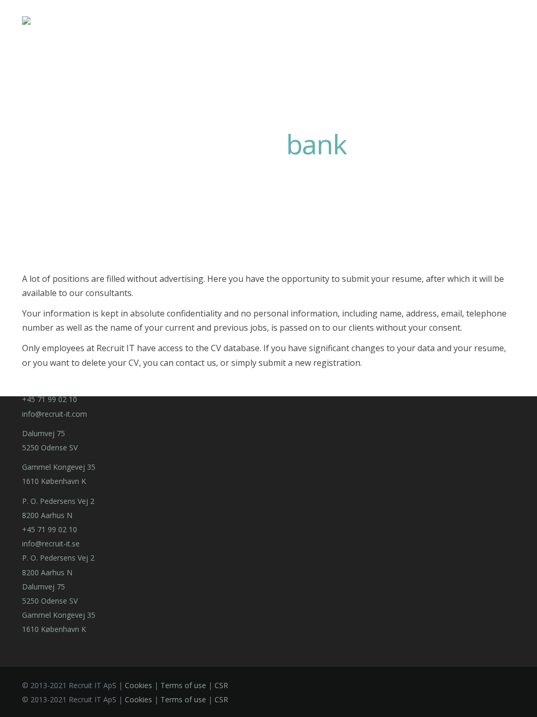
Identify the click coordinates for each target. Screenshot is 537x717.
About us (324, 21)
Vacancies (434, 21)
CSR (221, 685)
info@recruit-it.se (51, 544)
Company (208, 21)
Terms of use (183, 685)
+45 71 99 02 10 (49, 399)
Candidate (267, 21)
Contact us (383, 21)
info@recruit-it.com (54, 414)
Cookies (138, 685)
